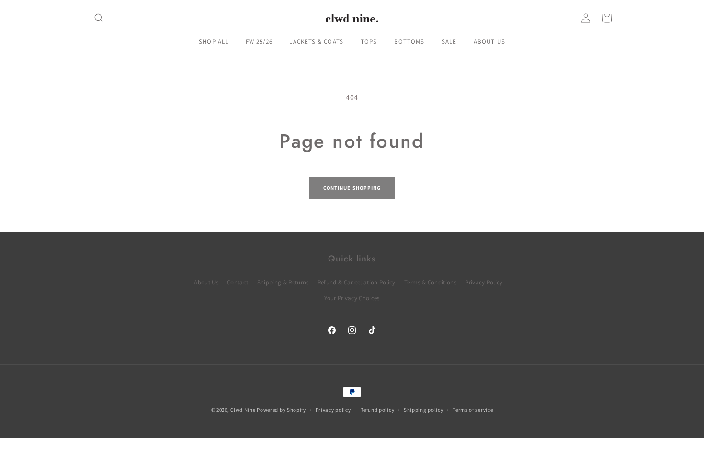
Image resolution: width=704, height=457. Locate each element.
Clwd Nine (242, 409)
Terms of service (473, 409)
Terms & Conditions (430, 282)
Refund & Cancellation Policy (357, 282)
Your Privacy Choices (351, 298)
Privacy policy (333, 409)
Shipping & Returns (283, 282)
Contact (237, 282)
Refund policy (377, 409)
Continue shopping (352, 188)
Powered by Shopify (281, 409)
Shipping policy (423, 409)
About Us (206, 282)
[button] (99, 18)
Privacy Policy (483, 282)
